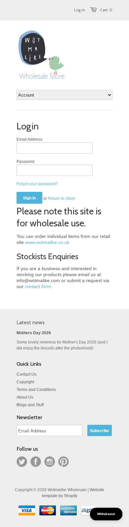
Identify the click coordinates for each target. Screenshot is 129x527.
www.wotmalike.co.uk (47, 242)
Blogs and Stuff (30, 405)
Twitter (22, 461)
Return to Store (61, 198)
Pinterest (63, 461)
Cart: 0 (106, 9)
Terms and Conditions (36, 389)
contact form (38, 286)
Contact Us (26, 374)
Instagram (49, 461)
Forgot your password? (37, 184)
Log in (79, 9)
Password (25, 161)
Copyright (25, 382)
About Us (25, 397)
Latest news (31, 322)
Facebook (35, 461)
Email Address (29, 139)
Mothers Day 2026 (34, 333)
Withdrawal (106, 514)
